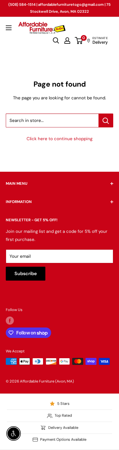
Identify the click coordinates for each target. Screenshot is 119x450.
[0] (79, 40)
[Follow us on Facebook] (10, 321)
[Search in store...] (105, 120)
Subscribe (25, 273)
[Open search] (56, 40)
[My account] (67, 40)
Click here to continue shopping (59, 139)
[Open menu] (9, 27)
